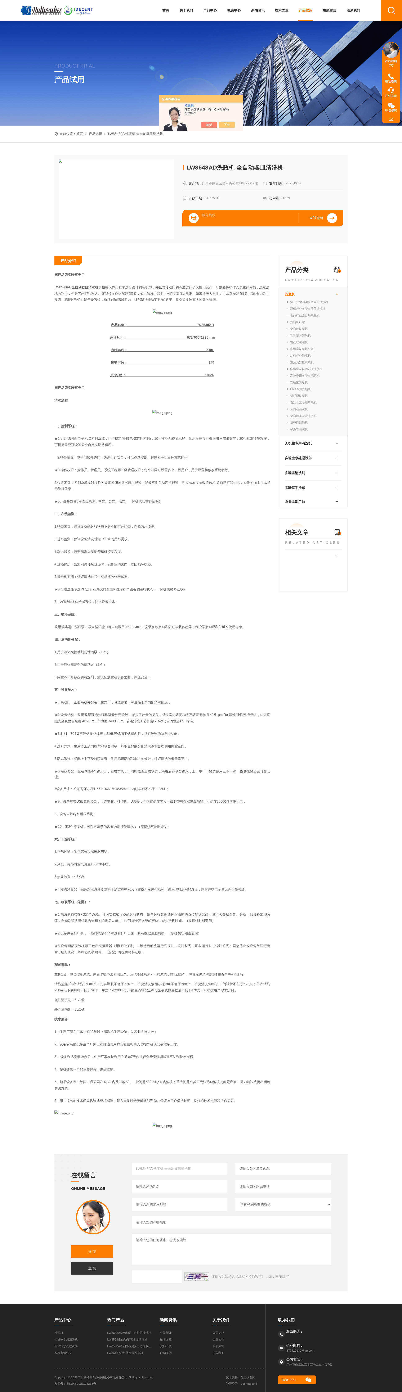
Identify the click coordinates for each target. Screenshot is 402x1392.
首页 (165, 10)
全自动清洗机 (299, 409)
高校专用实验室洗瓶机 (305, 375)
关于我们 (186, 10)
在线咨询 (391, 96)
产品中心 (210, 10)
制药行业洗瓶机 (300, 355)
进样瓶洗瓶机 (299, 395)
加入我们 (218, 1353)
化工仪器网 (248, 1377)
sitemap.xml (249, 1383)
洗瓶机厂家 (297, 322)
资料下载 (166, 1346)
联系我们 (353, 10)
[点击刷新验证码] (196, 1276)
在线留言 (329, 10)
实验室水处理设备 (298, 458)
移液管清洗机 (299, 429)
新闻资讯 (258, 10)
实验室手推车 (295, 488)
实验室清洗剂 (295, 473)
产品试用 (305, 10)
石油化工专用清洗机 (303, 402)
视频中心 (234, 10)
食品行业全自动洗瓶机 (305, 315)
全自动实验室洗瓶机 (303, 416)
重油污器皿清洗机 (302, 362)
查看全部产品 (295, 501)
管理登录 (232, 1383)
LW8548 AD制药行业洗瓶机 (125, 1353)
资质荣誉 (218, 1346)
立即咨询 (316, 218)
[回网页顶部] (391, 67)
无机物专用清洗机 (298, 443)
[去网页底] (391, 118)
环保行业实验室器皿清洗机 (307, 308)
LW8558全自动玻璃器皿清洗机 (127, 1339)
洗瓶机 (290, 294)
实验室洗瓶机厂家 (302, 349)
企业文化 (218, 1339)
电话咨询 (391, 81)
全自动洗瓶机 (299, 328)
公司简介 (218, 1332)
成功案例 (166, 1353)
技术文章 (282, 10)
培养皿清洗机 (299, 422)
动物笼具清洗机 (300, 335)
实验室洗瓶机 (299, 382)
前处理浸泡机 (299, 342)
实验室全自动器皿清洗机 (306, 369)
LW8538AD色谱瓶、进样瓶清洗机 (129, 1332)
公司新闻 (166, 1332)
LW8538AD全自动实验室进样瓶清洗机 (129, 1346)
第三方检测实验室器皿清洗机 (309, 302)
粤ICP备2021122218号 (81, 1383)
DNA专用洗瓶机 (300, 389)
